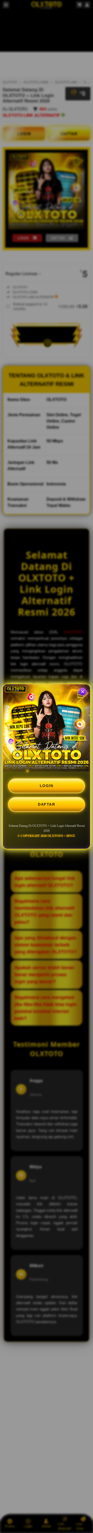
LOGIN (46, 786)
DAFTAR (46, 804)
